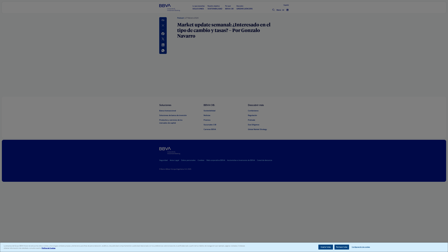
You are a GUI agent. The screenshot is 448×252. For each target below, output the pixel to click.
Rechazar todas (341, 247)
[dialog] (224, 247)
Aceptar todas (326, 247)
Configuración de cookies (361, 247)
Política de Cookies (48, 248)
